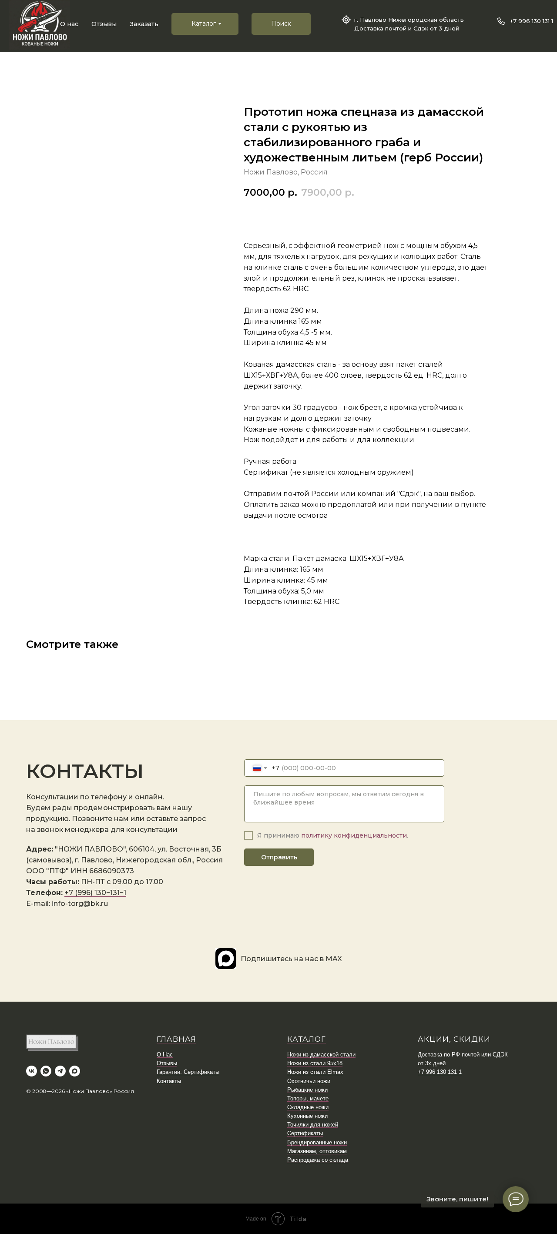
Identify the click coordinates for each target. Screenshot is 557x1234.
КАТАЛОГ (306, 1039)
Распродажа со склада (317, 1160)
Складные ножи (308, 1107)
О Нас (165, 1054)
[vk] (31, 1071)
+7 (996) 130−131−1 (95, 893)
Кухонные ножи (307, 1116)
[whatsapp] (45, 1071)
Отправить (279, 857)
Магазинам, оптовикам (317, 1151)
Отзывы (104, 24)
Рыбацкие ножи (307, 1089)
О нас (69, 24)
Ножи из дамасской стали (321, 1054)
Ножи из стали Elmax (315, 1072)
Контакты (169, 1081)
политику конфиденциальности (354, 835)
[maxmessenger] (74, 1071)
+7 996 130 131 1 (531, 20)
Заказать (144, 24)
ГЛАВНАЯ (176, 1039)
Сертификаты (305, 1133)
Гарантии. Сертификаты (188, 1072)
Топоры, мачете (308, 1098)
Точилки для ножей (312, 1124)
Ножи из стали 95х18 (314, 1063)
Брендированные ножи (317, 1142)
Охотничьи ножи (308, 1081)
